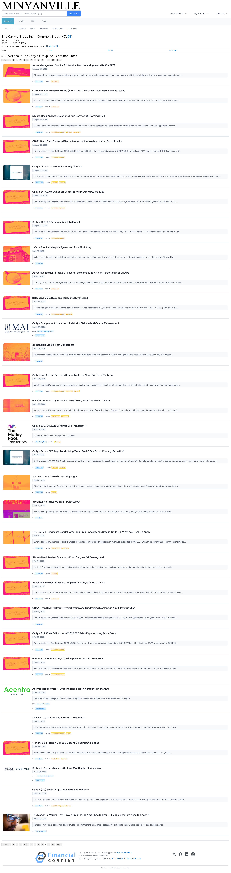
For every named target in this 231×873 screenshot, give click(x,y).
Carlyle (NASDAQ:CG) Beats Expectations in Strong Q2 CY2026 (68, 191)
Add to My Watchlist (52, 46)
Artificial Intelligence (58, 132)
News (32, 28)
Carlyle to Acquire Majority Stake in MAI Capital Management (67, 768)
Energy (54, 492)
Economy (69, 314)
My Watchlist (199, 13)
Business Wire (40, 335)
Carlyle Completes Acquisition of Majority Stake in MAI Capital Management (75, 323)
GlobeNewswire (40, 708)
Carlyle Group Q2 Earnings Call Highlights (57, 166)
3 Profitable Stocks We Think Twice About (56, 501)
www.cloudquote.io (124, 853)
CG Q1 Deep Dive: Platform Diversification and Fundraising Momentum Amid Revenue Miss (83, 608)
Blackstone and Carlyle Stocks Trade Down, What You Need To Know (71, 400)
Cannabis (55, 182)
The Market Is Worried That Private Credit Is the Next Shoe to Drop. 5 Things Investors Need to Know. (91, 815)
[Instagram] (193, 857)
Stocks (21, 21)
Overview (22, 28)
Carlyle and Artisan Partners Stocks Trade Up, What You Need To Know (72, 375)
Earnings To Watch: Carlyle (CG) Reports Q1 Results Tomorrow (68, 658)
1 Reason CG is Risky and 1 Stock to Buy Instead (59, 717)
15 (53, 60)
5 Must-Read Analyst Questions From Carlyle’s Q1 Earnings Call (68, 557)
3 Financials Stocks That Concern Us (53, 344)
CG (69, 36)
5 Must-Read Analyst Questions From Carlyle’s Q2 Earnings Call (68, 116)
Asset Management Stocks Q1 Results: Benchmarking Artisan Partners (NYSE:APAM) (80, 272)
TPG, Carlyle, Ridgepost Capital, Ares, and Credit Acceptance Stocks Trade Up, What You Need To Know (91, 532)
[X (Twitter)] (174, 857)
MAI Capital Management (45, 331)
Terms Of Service (134, 858)
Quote (49, 50)
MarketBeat (39, 182)
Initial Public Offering (72, 391)
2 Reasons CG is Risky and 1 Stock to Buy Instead (60, 297)
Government (55, 416)
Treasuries (72, 28)
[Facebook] (180, 857)
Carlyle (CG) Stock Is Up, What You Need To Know (60, 789)
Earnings (69, 132)
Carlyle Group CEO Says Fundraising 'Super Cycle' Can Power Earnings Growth (78, 451)
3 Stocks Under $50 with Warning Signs (55, 476)
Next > (59, 60)
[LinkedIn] (186, 857)
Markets (7, 21)
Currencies (43, 28)
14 (48, 60)
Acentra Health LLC (43, 704)
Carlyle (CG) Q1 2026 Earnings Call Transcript (59, 425)
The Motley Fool (41, 442)
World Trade (65, 416)
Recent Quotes (177, 13)
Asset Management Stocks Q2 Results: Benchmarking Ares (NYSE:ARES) (73, 65)
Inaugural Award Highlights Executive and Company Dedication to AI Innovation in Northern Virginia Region (82, 698)
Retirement (55, 81)
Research (173, 50)
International (57, 28)
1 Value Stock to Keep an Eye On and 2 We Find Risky (62, 247)
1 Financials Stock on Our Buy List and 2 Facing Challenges (65, 742)
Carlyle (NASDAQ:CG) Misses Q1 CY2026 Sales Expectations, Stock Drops (74, 633)
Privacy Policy (117, 858)
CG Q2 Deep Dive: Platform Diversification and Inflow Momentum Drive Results (77, 141)
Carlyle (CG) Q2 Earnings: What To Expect (56, 222)
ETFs (33, 21)
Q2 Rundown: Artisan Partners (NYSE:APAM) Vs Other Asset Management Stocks (78, 90)
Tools (44, 21)
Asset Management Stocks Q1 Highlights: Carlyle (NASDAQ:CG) (68, 582)
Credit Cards (55, 759)
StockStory (39, 81)
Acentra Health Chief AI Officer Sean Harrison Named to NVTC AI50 (70, 688)
